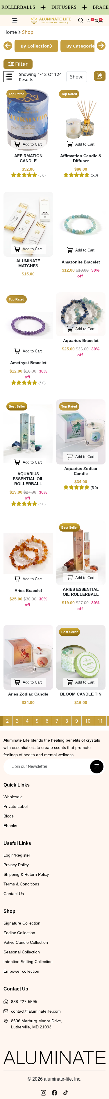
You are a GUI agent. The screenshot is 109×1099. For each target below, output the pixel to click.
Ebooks (10, 826)
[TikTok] (65, 1093)
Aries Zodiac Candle (28, 694)
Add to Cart (32, 144)
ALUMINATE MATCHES (28, 263)
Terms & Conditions (21, 884)
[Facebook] (54, 1093)
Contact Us (13, 894)
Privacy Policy (16, 865)
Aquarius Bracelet (81, 340)
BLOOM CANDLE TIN (80, 694)
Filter (21, 63)
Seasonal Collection (21, 952)
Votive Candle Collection (25, 942)
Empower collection (21, 971)
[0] (96, 20)
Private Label (15, 806)
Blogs (8, 816)
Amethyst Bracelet (28, 362)
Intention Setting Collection (28, 962)
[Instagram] (43, 1093)
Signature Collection (21, 923)
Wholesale (13, 797)
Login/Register (16, 855)
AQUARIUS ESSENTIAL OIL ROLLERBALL (28, 478)
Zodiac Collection (19, 933)
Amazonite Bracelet (81, 262)
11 (100, 721)
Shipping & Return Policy (26, 874)
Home (10, 32)
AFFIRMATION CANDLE (28, 158)
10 (87, 721)
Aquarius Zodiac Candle (80, 471)
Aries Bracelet (28, 590)
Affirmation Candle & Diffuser (80, 158)
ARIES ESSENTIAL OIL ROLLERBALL (81, 592)
